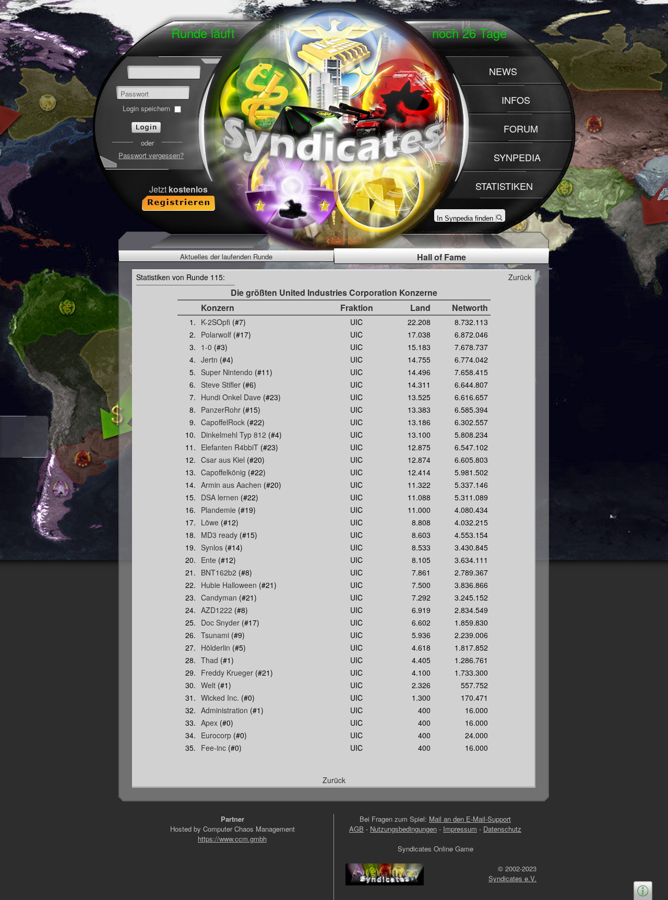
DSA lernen (219, 497)
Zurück (519, 277)
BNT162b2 (218, 572)
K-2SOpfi (215, 322)
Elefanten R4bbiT (229, 447)
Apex (209, 722)
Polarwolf (216, 334)
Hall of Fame (441, 257)
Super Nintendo (227, 372)
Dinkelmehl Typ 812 (233, 434)
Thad (209, 660)
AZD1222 (216, 610)
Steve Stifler (221, 384)
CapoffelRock (223, 422)
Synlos (212, 547)
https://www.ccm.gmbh (232, 839)
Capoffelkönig (223, 472)
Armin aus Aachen (231, 484)
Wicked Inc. (220, 697)
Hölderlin (215, 647)
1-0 (206, 347)
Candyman (219, 597)
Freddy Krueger (227, 672)
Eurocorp (216, 735)
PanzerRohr (221, 409)
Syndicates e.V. (512, 878)
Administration (224, 710)
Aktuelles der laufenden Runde (226, 256)
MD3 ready (219, 535)
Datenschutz (502, 829)
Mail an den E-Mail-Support (470, 819)
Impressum (460, 829)
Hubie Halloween (229, 585)
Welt (208, 685)
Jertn (209, 359)
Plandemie (218, 510)
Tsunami (215, 635)
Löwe (210, 522)
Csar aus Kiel (223, 459)
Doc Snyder (220, 622)
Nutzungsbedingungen (403, 829)
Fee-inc (213, 747)
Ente (208, 560)
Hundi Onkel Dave (231, 397)
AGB (356, 829)
